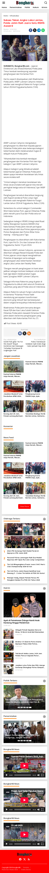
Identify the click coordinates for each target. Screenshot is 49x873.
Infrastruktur (8, 31)
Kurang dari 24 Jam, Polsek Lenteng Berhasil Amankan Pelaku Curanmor (13, 415)
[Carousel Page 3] (24, 707)
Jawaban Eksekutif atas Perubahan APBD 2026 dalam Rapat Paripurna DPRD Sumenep (13, 395)
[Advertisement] (24, 115)
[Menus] (4, 2)
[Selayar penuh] (42, 775)
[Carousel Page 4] (27, 707)
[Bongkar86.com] (25, 2)
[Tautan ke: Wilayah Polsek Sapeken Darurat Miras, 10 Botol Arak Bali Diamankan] (9, 633)
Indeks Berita (26, 869)
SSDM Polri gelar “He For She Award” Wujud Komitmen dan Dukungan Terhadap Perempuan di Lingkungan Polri (13, 345)
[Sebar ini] (30, 30)
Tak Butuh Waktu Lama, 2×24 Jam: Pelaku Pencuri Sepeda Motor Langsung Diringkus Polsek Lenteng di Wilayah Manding (30, 655)
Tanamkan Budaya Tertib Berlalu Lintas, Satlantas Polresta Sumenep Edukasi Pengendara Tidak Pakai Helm (35, 415)
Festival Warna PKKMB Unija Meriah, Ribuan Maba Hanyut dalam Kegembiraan (12, 375)
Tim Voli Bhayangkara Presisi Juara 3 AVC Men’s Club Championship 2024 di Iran (26, 565)
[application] (24, 765)
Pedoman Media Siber (10, 869)
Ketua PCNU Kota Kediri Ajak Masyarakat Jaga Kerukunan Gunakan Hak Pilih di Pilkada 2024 (24, 700)
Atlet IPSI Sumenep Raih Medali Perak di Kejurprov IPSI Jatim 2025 (23, 552)
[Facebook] (20, 333)
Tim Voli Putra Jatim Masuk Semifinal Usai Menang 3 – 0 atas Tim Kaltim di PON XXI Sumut (26, 572)
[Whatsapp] (43, 30)
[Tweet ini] (35, 30)
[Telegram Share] (39, 30)
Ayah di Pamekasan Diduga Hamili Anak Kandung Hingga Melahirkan (22, 621)
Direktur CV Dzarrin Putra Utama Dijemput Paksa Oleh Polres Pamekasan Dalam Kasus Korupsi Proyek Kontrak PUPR (28, 643)
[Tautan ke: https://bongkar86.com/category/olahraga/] (44, 519)
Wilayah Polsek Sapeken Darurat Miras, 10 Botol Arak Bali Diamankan (29, 631)
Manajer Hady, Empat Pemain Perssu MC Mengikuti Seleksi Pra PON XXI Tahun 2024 (23, 579)
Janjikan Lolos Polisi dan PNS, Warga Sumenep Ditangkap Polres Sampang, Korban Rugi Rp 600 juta (30, 666)
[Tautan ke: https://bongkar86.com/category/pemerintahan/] (44, 716)
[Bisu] (38, 775)
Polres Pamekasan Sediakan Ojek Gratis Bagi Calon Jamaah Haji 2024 (35, 343)
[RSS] (29, 333)
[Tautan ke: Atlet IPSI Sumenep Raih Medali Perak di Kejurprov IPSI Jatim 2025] (24, 535)
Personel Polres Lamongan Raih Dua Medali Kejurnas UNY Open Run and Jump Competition (25, 559)
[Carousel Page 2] (21, 707)
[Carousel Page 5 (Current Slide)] (30, 707)
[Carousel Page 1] (19, 707)
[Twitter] (24, 333)
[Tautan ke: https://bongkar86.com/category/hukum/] (44, 588)
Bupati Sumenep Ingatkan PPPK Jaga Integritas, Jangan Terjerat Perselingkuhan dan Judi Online (22, 736)
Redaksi (26, 867)
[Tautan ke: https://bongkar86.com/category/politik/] (44, 681)
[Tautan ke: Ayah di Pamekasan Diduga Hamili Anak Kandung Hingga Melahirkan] (24, 604)
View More (24, 506)
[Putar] (6, 775)
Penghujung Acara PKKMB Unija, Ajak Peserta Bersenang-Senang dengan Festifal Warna (34, 395)
